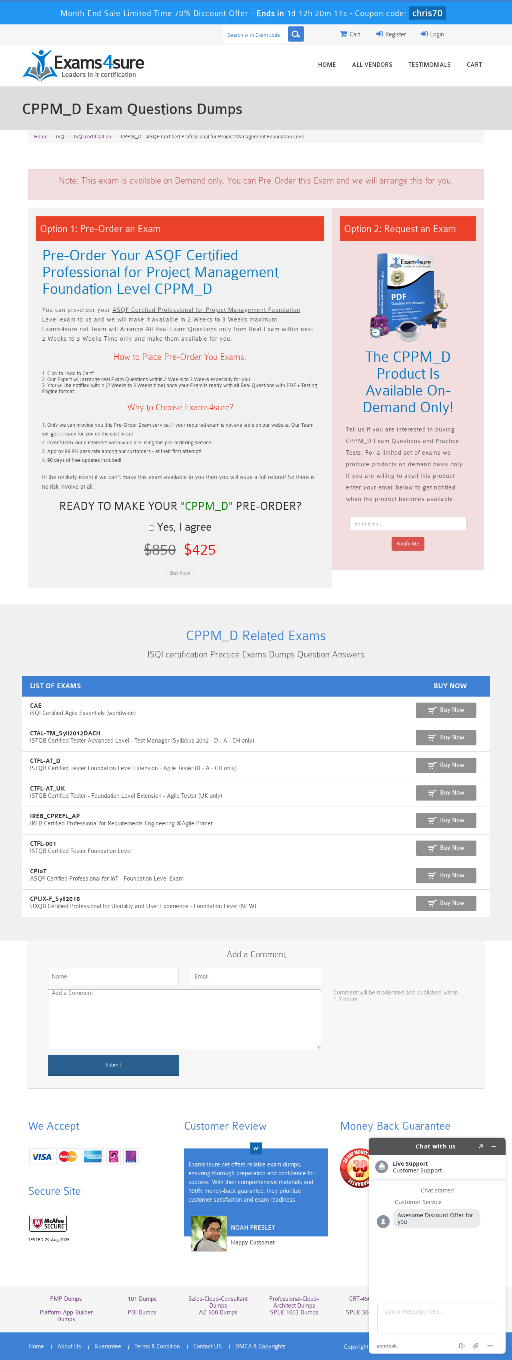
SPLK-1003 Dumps (294, 1312)
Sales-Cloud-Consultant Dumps (218, 1302)
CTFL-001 (43, 844)
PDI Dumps (142, 1312)
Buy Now (452, 710)
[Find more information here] (437, 1245)
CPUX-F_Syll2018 (55, 899)
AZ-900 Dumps (218, 1312)
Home (327, 65)
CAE (36, 706)
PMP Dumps (66, 1299)
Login (436, 34)
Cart (474, 65)
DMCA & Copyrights (260, 1346)
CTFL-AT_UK (47, 788)
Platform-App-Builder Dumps (66, 1316)
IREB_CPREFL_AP (55, 816)
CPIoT (38, 871)
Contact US (207, 1346)
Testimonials (429, 65)
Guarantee (107, 1346)
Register (395, 34)
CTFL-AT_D (45, 761)
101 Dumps (142, 1299)
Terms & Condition (157, 1346)
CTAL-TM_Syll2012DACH (65, 733)
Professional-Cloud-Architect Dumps (294, 1302)
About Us (69, 1346)
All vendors (372, 65)
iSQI (61, 137)
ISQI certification (92, 137)
